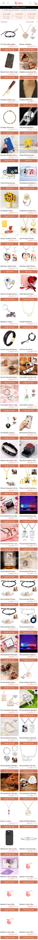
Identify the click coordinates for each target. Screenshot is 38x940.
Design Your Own (9, 49)
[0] (35, 3)
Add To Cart (9, 133)
